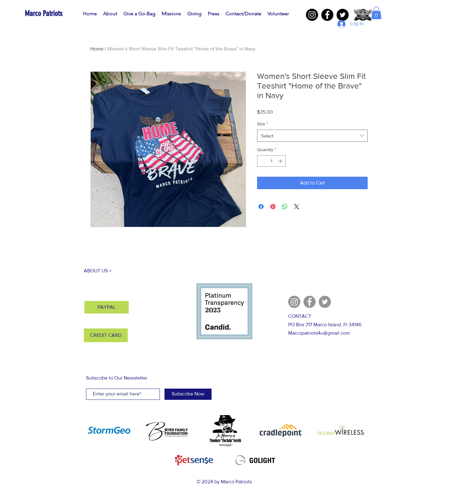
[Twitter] (342, 15)
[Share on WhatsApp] (285, 206)
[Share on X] (296, 206)
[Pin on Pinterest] (273, 206)
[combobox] (312, 136)
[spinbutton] (271, 161)
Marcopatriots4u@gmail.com (319, 333)
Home (96, 48)
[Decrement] (262, 161)
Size (262, 123)
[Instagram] (312, 15)
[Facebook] (327, 15)
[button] (376, 13)
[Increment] (281, 161)
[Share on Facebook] (261, 206)
